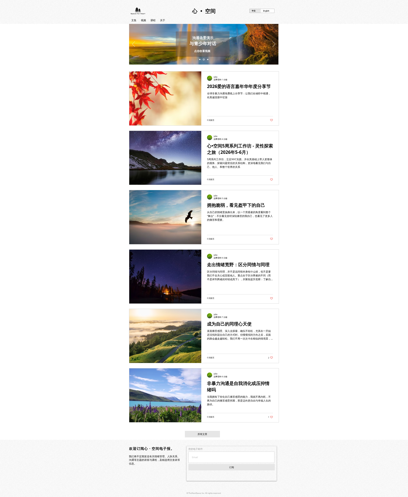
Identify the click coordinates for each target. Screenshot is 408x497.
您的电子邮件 (195, 449)
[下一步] (274, 44)
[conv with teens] (204, 59)
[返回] (133, 44)
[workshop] (199, 59)
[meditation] (207, 59)
